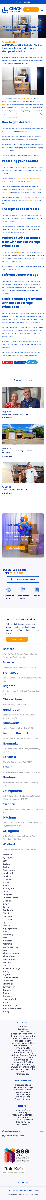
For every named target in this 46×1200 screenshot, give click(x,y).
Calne (5, 891)
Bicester (8, 662)
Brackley (6, 882)
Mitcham (9, 817)
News (36, 1190)
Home (4, 20)
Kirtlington (8, 944)
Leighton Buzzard (15, 733)
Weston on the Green (12, 1008)
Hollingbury (8, 934)
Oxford (6, 965)
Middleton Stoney (11, 953)
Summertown (9, 987)
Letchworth (11, 723)
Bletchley (7, 876)
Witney (6, 1011)
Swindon (9, 804)
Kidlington (7, 941)
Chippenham (12, 699)
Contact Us (12, 1190)
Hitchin (6, 931)
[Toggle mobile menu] (42, 10)
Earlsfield (9, 757)
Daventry (7, 907)
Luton (5, 950)
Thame (6, 993)
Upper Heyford (9, 999)
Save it (9, 362)
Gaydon (6, 925)
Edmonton (8, 919)
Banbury (6, 867)
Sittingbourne (13, 791)
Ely (4, 922)
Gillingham (11, 831)
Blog (9, 20)
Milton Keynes (9, 956)
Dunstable (7, 916)
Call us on (25, 579)
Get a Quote (31, 10)
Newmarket (11, 743)
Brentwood (11, 673)
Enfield (8, 767)
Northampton (9, 959)
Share (22, 362)
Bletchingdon (9, 873)
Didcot (6, 913)
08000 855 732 (24, 2)
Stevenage (8, 984)
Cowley (6, 904)
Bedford (8, 649)
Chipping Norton (10, 898)
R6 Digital (34, 1194)
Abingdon (7, 855)
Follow (41, 1131)
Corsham (7, 901)
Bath (5, 861)
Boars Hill (7, 879)
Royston (6, 974)
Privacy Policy (26, 1190)
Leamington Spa (10, 947)
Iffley (5, 937)
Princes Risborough (11, 968)
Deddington (8, 910)
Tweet (34, 362)
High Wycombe (10, 928)
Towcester (7, 996)
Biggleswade (9, 870)
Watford (9, 844)
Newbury (9, 777)
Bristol (6, 885)
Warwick (6, 1002)
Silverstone (8, 981)
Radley (6, 971)
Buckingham (8, 888)
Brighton (9, 686)
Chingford (7, 894)
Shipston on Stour (11, 977)
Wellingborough (10, 1005)
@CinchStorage (12, 1131)
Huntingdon (11, 710)
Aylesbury (7, 858)
